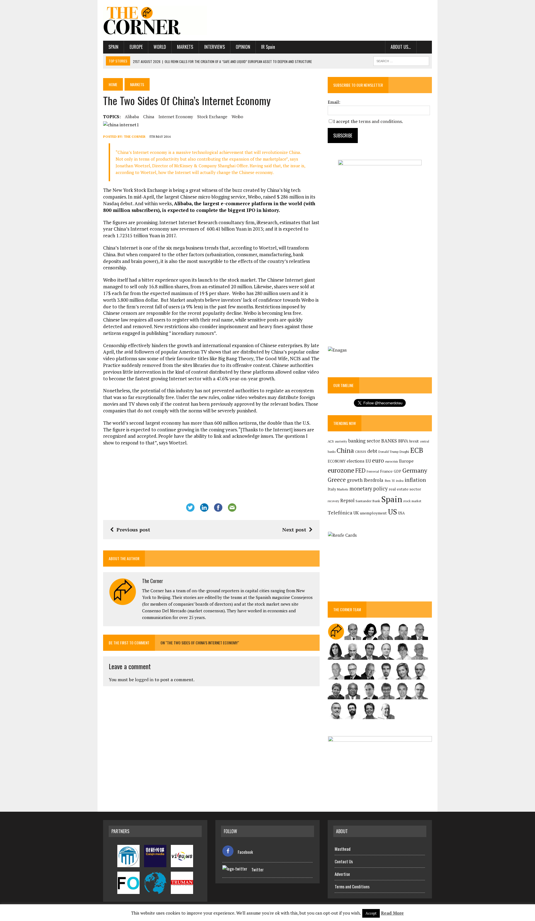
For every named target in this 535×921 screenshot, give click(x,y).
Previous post (133, 529)
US (392, 512)
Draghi (404, 451)
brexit (414, 441)
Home (113, 84)
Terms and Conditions (352, 886)
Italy (332, 489)
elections (355, 461)
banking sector (364, 440)
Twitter (257, 869)
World (160, 46)
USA (401, 513)
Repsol (347, 500)
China (148, 116)
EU (368, 461)
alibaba (132, 116)
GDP (397, 471)
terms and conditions (380, 121)
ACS (331, 441)
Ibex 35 (390, 481)
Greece (337, 480)
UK (356, 513)
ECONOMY (337, 461)
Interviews (214, 46)
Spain (113, 46)
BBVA (403, 441)
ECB (416, 450)
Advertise (342, 874)
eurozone (341, 470)
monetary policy (368, 488)
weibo (237, 116)
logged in (144, 679)
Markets (185, 46)
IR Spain (268, 46)
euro (378, 460)
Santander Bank (368, 501)
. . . (424, 46)
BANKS (389, 440)
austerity (341, 441)
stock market (412, 501)
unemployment (373, 513)
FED (360, 470)
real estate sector (405, 489)
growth (355, 480)
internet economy (176, 116)
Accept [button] (371, 913)
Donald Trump (388, 451)
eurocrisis (391, 461)
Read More (392, 913)
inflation (415, 480)
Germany (414, 470)
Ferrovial (373, 471)
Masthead (343, 849)
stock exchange (212, 116)
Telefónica (340, 512)
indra (399, 481)
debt (372, 451)
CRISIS (360, 451)
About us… (401, 46)
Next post (294, 529)
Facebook (245, 852)
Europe (136, 46)
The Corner (134, 136)
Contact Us (344, 861)
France (386, 471)
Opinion (243, 46)
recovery (333, 501)
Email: (334, 102)
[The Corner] (155, 20)
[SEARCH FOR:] (401, 60)
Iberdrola (373, 480)
